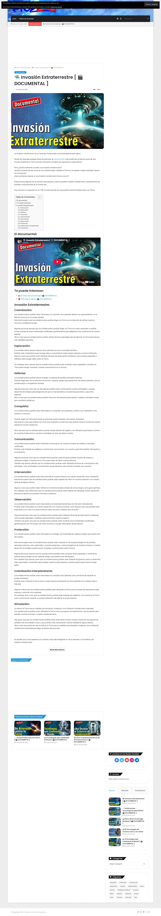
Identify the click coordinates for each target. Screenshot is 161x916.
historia (112, 890)
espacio (122, 886)
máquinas (128, 893)
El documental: (22, 200)
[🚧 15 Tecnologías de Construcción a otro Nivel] (115, 832)
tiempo (136, 893)
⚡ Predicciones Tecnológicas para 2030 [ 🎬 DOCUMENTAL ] (132, 810)
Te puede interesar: (24, 203)
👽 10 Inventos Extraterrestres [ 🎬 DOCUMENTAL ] (60, 24)
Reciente (124, 790)
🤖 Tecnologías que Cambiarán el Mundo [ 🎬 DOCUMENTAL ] (56, 739)
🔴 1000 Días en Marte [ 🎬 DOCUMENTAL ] (35, 299)
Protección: (24, 223)
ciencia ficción (59, 159)
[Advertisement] (80, 44)
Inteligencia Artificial (124, 890)
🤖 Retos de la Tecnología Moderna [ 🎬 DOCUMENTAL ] (133, 821)
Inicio (14, 19)
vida (135, 897)
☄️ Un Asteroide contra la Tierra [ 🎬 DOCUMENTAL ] (27, 739)
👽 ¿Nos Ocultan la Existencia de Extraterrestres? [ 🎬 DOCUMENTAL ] (87, 740)
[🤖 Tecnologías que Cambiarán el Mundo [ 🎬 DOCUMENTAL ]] (57, 728)
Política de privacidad (26, 19)
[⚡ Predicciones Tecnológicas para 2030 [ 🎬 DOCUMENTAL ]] (115, 811)
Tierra (112, 897)
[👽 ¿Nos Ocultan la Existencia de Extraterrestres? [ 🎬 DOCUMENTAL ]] (87, 728)
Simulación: (24, 228)
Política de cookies (56, 7)
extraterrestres (57, 650)
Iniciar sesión (113, 779)
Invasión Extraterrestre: (25, 205)
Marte (112, 893)
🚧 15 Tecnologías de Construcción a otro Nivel (132, 830)
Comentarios (140, 790)
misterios (119, 893)
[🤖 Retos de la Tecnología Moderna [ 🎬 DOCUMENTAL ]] (115, 822)
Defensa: (23, 212)
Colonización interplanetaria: (30, 226)
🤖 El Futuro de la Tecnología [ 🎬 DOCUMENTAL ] (37, 296)
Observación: (24, 221)
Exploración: (24, 210)
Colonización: (24, 208)
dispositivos (113, 886)
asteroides (113, 882)
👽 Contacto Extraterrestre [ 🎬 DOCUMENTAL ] (133, 800)
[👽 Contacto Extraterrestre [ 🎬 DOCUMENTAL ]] (115, 802)
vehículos (128, 897)
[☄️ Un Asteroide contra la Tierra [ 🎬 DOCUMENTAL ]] (27, 728)
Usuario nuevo (124, 779)
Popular (112, 790)
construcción (133, 882)
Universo (119, 897)
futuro (142, 886)
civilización (122, 882)
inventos (135, 890)
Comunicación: (25, 217)
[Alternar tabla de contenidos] (38, 197)
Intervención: (25, 219)
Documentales (26, 67)
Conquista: (24, 214)
